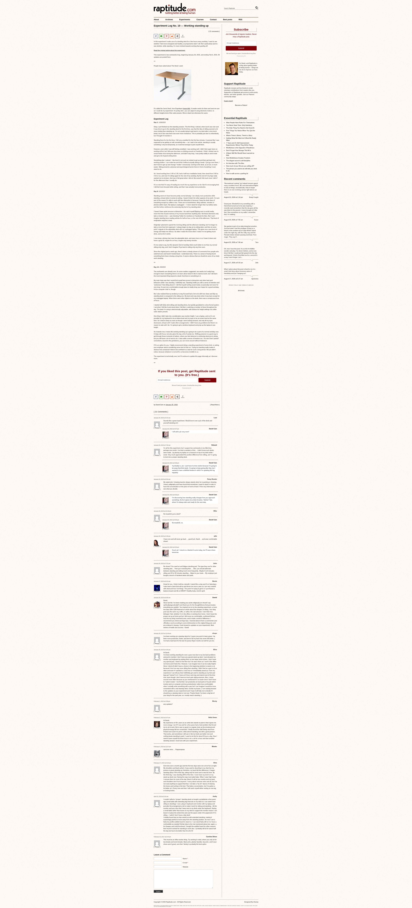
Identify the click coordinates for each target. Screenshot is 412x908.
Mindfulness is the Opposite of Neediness (240, 148)
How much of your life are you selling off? (240, 166)
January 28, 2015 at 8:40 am (162, 597)
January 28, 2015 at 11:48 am (162, 633)
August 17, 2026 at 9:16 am (233, 263)
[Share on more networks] (177, 36)
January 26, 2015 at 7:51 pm (162, 563)
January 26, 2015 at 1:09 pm (162, 536)
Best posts (227, 20)
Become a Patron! (241, 105)
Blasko (214, 746)
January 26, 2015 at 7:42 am (162, 445)
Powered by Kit (186, 388)
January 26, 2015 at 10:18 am (162, 511)
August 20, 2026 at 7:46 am (233, 242)
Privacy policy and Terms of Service (241, 285)
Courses (200, 20)
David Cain (159, 405)
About (156, 20)
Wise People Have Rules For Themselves (240, 122)
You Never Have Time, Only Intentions (239, 125)
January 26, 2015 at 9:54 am (162, 479)
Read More (215, 405)
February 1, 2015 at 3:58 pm (162, 701)
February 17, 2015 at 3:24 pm (162, 763)
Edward (214, 445)
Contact (213, 20)
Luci (215, 418)
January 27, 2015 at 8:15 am (162, 581)
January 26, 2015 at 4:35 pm (170, 520)
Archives (169, 20)
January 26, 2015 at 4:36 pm (170, 495)
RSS (240, 20)
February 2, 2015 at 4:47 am (162, 717)
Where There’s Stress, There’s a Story (239, 135)
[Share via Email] (161, 36)
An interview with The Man (235, 163)
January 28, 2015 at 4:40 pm (162, 650)
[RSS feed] (241, 290)
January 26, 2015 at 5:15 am (162, 418)
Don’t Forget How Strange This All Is (238, 150)
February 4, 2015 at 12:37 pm (162, 746)
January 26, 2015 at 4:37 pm (170, 429)
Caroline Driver (211, 836)
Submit (207, 380)
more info (186, 108)
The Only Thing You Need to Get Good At (240, 128)
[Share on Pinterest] (166, 36)
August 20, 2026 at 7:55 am (233, 220)
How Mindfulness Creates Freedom (238, 158)
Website (185, 867)
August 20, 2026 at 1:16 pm (233, 197)
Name (185, 858)
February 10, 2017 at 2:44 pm (162, 837)
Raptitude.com (174, 8)
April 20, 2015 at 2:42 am (161, 796)
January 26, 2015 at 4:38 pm (170, 463)
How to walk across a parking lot (237, 173)
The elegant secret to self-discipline (238, 160)
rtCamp (255, 902)
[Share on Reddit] (172, 36)
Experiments (184, 20)
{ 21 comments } (214, 31)
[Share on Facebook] (156, 36)
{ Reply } (157, 428)
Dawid (214, 597)
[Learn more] (228, 101)
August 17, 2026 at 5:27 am (233, 279)
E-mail (185, 863)
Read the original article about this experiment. (169, 50)
